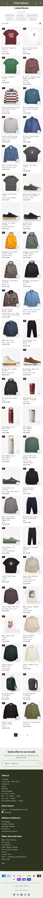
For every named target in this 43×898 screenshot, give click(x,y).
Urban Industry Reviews (10, 847)
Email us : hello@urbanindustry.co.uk (15, 809)
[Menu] (2, 3)
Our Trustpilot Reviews (10, 849)
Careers (4, 852)
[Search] (7, 3)
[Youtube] (21, 894)
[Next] (32, 735)
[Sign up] (38, 763)
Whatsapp (8, 812)
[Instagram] (18, 894)
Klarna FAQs (6, 859)
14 (27, 735)
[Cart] (40, 3)
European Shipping (8, 824)
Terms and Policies (21, 890)
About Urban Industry (9, 840)
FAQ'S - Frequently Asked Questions (14, 857)
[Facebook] (14, 894)
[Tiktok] (25, 894)
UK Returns (5, 829)
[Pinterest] (29, 894)
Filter (6, 23)
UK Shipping (6, 821)
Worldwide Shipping (8, 826)
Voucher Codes (6, 854)
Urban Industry (24, 886)
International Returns (9, 831)
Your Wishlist (6, 845)
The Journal (6, 842)
